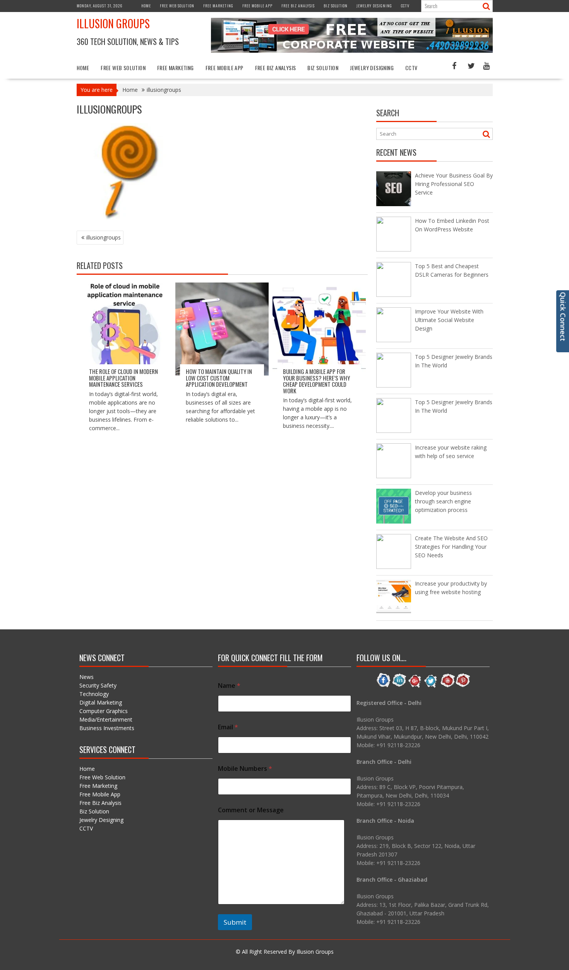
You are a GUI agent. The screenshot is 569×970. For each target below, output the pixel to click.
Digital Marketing (100, 702)
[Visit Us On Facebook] (383, 686)
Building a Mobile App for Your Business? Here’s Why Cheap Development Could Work (316, 381)
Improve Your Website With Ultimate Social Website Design (449, 320)
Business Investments (106, 728)
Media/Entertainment (105, 719)
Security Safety (98, 685)
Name (229, 685)
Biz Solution (336, 6)
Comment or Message (251, 810)
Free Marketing (218, 6)
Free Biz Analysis (298, 6)
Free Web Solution (177, 6)
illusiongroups (103, 237)
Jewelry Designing (374, 6)
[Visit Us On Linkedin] (399, 686)
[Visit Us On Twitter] (431, 686)
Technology (94, 694)
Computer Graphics (103, 711)
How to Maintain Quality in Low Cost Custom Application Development (219, 377)
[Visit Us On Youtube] (447, 686)
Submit (235, 922)
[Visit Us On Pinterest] (463, 686)
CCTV (405, 6)
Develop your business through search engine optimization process (443, 501)
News (86, 677)
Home (146, 6)
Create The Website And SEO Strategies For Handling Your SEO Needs (451, 546)
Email (228, 727)
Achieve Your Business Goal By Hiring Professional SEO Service (454, 184)
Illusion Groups (113, 23)
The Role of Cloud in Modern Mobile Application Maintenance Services (123, 377)
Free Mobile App (257, 6)
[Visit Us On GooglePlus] (415, 686)
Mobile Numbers (245, 768)
